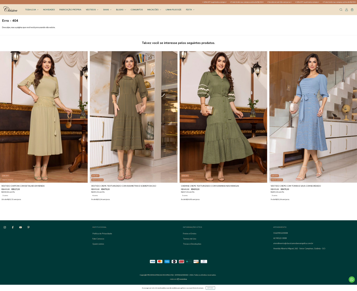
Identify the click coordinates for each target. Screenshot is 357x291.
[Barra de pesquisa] (341, 10)
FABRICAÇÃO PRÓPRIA (70, 9)
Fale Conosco (98, 238)
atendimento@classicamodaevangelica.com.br (293, 243)
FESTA (189, 9)
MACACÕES (153, 9)
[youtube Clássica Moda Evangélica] (21, 227)
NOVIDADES (49, 9)
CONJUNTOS (137, 9)
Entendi (210, 288)
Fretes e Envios (189, 233)
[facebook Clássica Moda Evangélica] (13, 227)
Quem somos (98, 244)
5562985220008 (280, 233)
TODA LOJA (30, 9)
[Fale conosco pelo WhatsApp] (352, 279)
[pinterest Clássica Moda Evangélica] (28, 227)
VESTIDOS (91, 9)
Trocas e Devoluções (192, 244)
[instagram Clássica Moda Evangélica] (5, 227)
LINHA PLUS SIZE (173, 9)
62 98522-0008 (280, 238)
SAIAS (106, 9)
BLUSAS (120, 9)
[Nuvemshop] (178, 279)
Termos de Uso (189, 238)
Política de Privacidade (102, 233)
